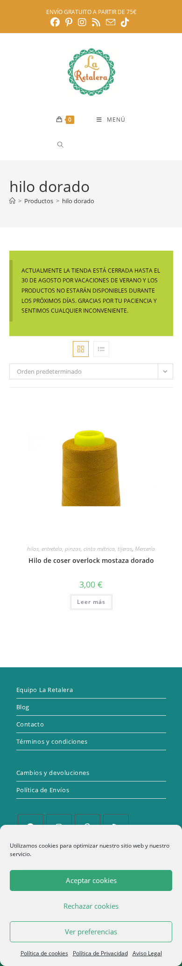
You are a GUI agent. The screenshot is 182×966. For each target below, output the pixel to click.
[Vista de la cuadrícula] (81, 349)
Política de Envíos (43, 790)
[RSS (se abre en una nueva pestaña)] (96, 22)
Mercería (145, 549)
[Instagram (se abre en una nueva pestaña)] (82, 22)
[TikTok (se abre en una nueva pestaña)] (125, 22)
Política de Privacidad (100, 953)
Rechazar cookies (91, 906)
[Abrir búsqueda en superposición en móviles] (93, 144)
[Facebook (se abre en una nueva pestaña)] (56, 22)
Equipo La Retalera (44, 689)
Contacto (30, 724)
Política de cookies (44, 953)
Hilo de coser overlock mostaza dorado (91, 560)
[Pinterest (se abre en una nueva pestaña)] (69, 22)
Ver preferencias (91, 931)
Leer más (91, 602)
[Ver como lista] (101, 349)
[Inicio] (12, 201)
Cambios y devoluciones (53, 772)
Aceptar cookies (91, 880)
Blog (22, 707)
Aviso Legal (147, 953)
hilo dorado (78, 201)
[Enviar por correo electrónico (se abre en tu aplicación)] (110, 22)
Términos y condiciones (52, 741)
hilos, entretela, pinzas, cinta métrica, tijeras (79, 549)
